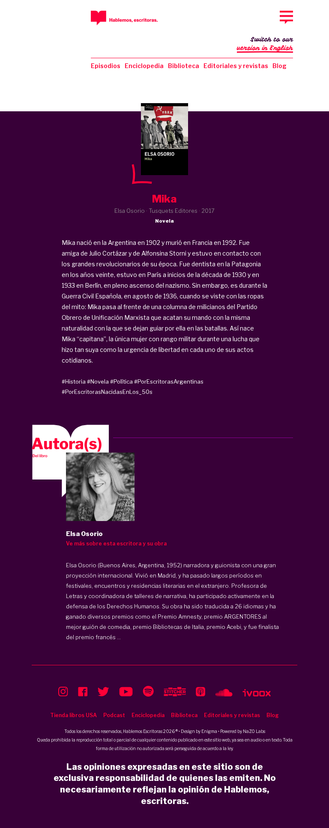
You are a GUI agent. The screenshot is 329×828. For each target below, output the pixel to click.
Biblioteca (183, 65)
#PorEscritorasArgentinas (168, 381)
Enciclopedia (144, 65)
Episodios (105, 65)
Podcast (114, 715)
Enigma (209, 731)
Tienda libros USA (73, 715)
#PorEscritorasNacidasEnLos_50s (107, 391)
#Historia (74, 381)
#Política (121, 381)
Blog (279, 65)
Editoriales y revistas (235, 65)
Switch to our (265, 44)
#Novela (98, 381)
